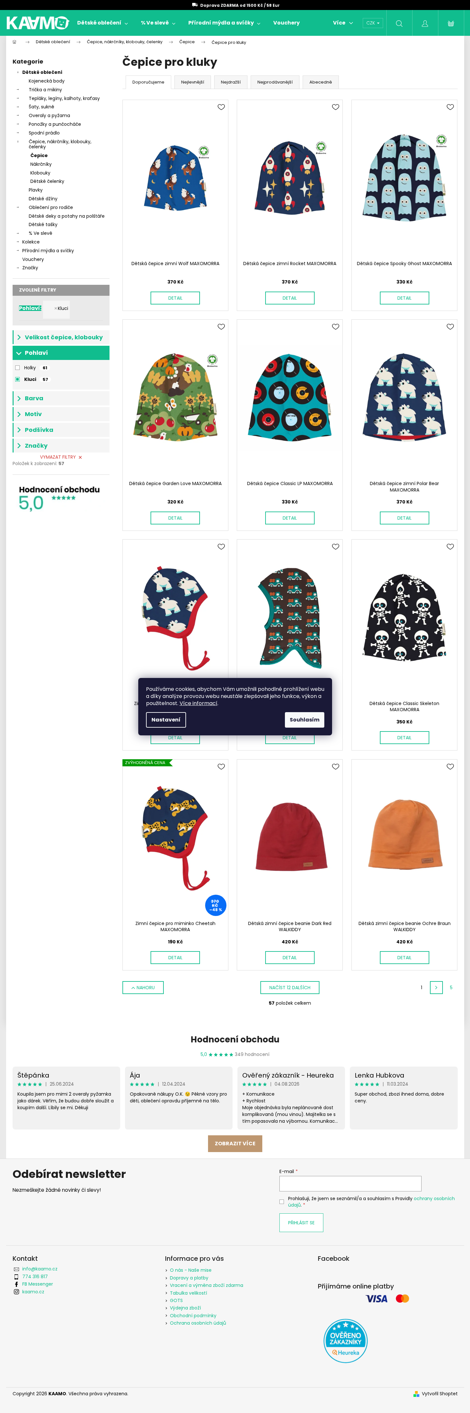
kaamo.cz (33, 1292)
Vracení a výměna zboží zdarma (206, 1285)
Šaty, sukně (41, 107)
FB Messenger (37, 1284)
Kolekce (31, 242)
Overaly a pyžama (49, 115)
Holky (35, 367)
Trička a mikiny (45, 89)
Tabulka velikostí (188, 1293)
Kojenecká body (47, 81)
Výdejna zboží (185, 1308)
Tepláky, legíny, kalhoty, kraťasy (64, 98)
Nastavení (166, 719)
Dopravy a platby (189, 1278)
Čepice (39, 155)
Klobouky (40, 173)
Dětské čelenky (47, 181)
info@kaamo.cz (39, 1269)
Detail (175, 298)
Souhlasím (304, 719)
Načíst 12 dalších (289, 987)
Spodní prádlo (44, 133)
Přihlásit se (301, 1222)
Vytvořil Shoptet (440, 1394)
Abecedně (320, 82)
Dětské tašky (43, 224)
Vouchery (33, 259)
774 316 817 (35, 1276)
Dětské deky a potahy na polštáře (67, 216)
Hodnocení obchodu (235, 1039)
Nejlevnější (192, 82)
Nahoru (146, 987)
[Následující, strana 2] (436, 987)
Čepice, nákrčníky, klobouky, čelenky (60, 144)
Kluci (63, 308)
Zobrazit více (235, 1143)
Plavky (36, 190)
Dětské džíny (43, 198)
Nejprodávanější (275, 82)
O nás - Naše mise (191, 1270)
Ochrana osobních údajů (198, 1323)
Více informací (198, 703)
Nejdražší (231, 82)
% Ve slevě (40, 233)
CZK (371, 23)
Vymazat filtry (58, 457)
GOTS (176, 1300)
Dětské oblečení (42, 72)
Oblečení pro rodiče (51, 207)
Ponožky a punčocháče (55, 124)
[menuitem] (102, 23)
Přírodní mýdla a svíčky (48, 250)
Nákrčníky (41, 164)
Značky (30, 267)
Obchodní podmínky (193, 1315)
